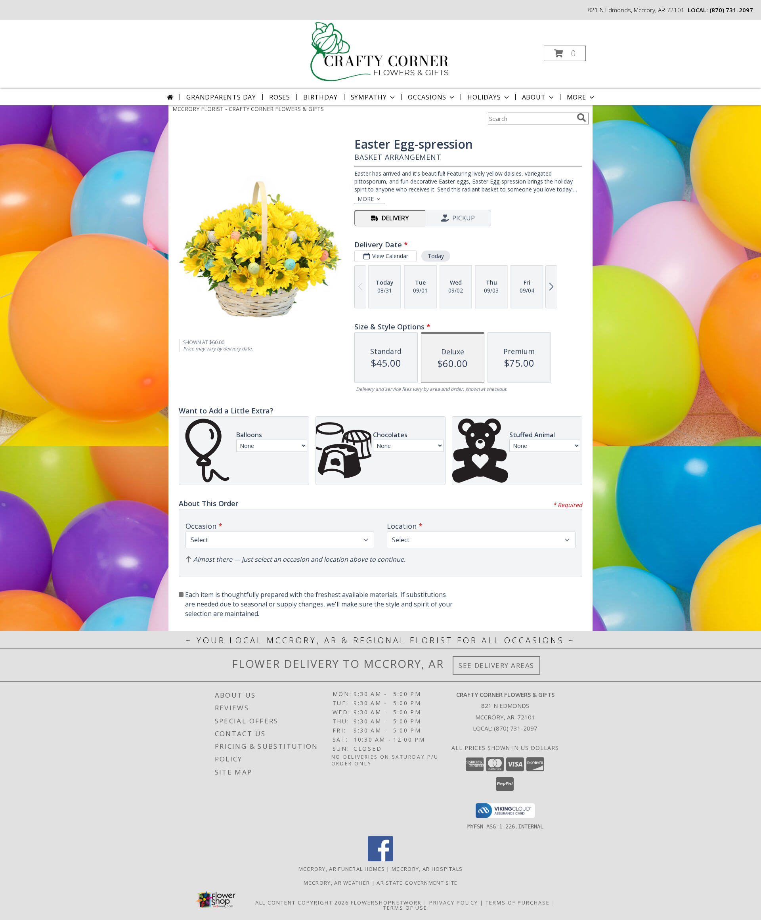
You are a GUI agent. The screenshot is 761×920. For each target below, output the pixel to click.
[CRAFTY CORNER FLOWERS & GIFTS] (379, 51)
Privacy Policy (453, 902)
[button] (565, 53)
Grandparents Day (221, 97)
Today (436, 256)
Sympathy (369, 97)
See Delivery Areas (496, 665)
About (534, 97)
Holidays (484, 97)
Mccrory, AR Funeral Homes (341, 868)
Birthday (320, 97)
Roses (279, 97)
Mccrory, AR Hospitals (427, 868)
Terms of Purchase (518, 902)
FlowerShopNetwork (386, 902)
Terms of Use (405, 907)
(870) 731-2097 (731, 10)
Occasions (427, 97)
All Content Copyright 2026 (302, 902)
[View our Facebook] (380, 859)
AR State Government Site (417, 882)
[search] (581, 117)
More (576, 97)
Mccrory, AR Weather (337, 882)
